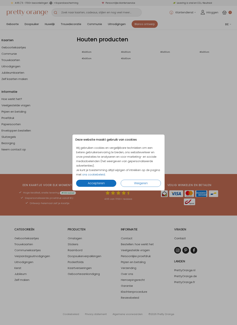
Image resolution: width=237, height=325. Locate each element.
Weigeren (141, 183)
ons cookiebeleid (93, 174)
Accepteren (96, 183)
